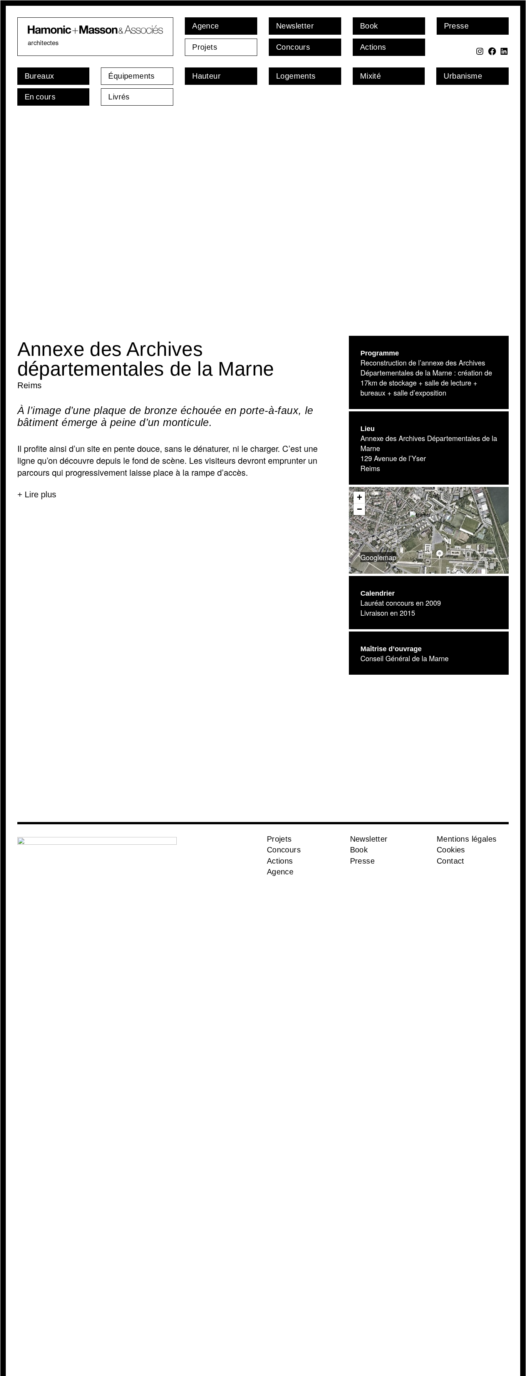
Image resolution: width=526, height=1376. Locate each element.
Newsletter (369, 839)
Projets (279, 839)
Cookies (451, 849)
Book (359, 849)
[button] (429, 521)
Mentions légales (466, 839)
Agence (280, 871)
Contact (450, 861)
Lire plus (40, 494)
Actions (280, 861)
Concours (284, 849)
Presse (362, 861)
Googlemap (378, 557)
